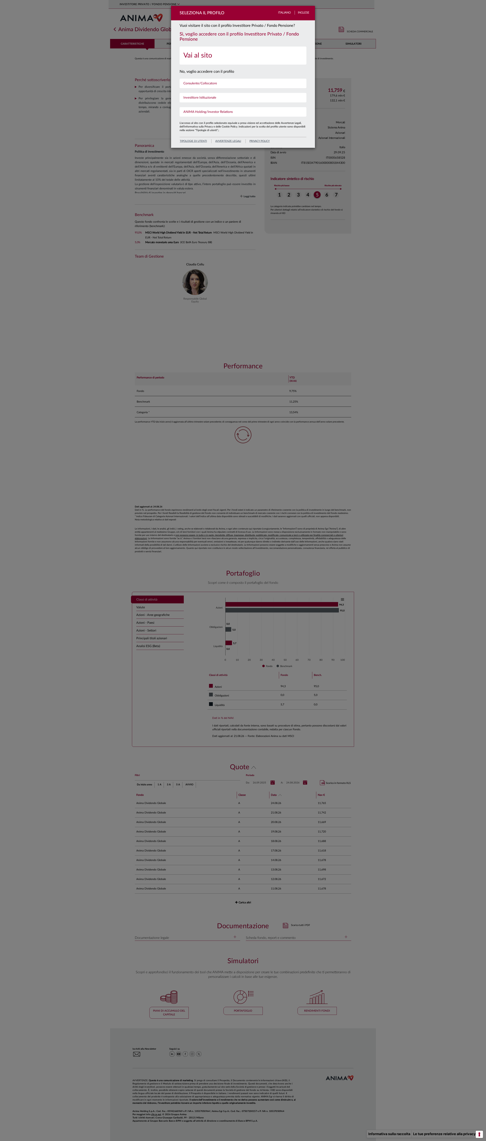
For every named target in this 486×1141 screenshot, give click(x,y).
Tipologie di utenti (193, 141)
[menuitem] (243, 56)
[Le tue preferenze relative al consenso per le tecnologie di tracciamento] (479, 1134)
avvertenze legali (228, 141)
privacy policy (259, 141)
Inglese (303, 12)
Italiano (284, 12)
